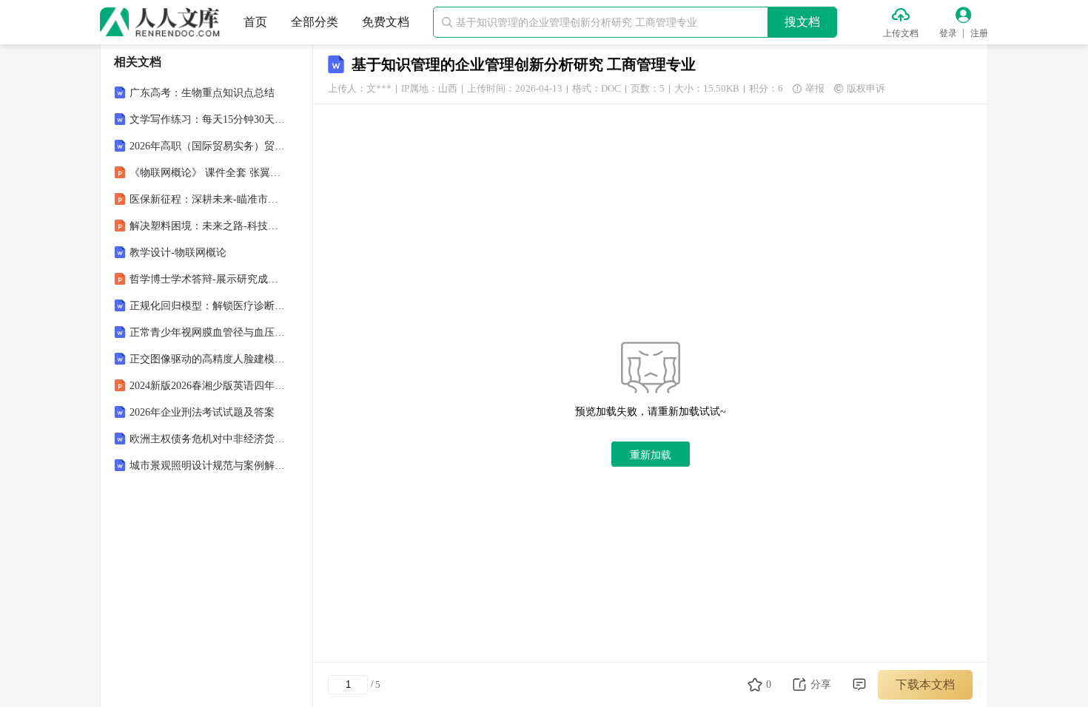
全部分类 (314, 22)
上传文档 (901, 33)
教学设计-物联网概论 (178, 252)
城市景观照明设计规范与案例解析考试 (208, 465)
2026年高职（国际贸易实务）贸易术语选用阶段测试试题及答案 (208, 146)
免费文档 (385, 22)
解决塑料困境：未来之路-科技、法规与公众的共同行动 (208, 225)
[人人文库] (160, 22)
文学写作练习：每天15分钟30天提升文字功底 (208, 119)
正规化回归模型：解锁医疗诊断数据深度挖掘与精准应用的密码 (208, 305)
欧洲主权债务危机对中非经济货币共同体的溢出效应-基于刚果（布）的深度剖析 (208, 438)
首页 (255, 22)
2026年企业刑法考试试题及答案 (202, 412)
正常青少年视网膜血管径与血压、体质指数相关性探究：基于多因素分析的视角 (208, 332)
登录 (948, 33)
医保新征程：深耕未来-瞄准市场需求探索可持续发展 (208, 199)
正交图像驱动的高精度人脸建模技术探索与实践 (208, 359)
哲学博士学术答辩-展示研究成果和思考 (208, 279)
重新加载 (650, 455)
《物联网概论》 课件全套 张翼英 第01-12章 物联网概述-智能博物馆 (208, 172)
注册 (979, 33)
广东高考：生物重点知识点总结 (202, 92)
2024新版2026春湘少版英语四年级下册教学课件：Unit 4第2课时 (208, 385)
